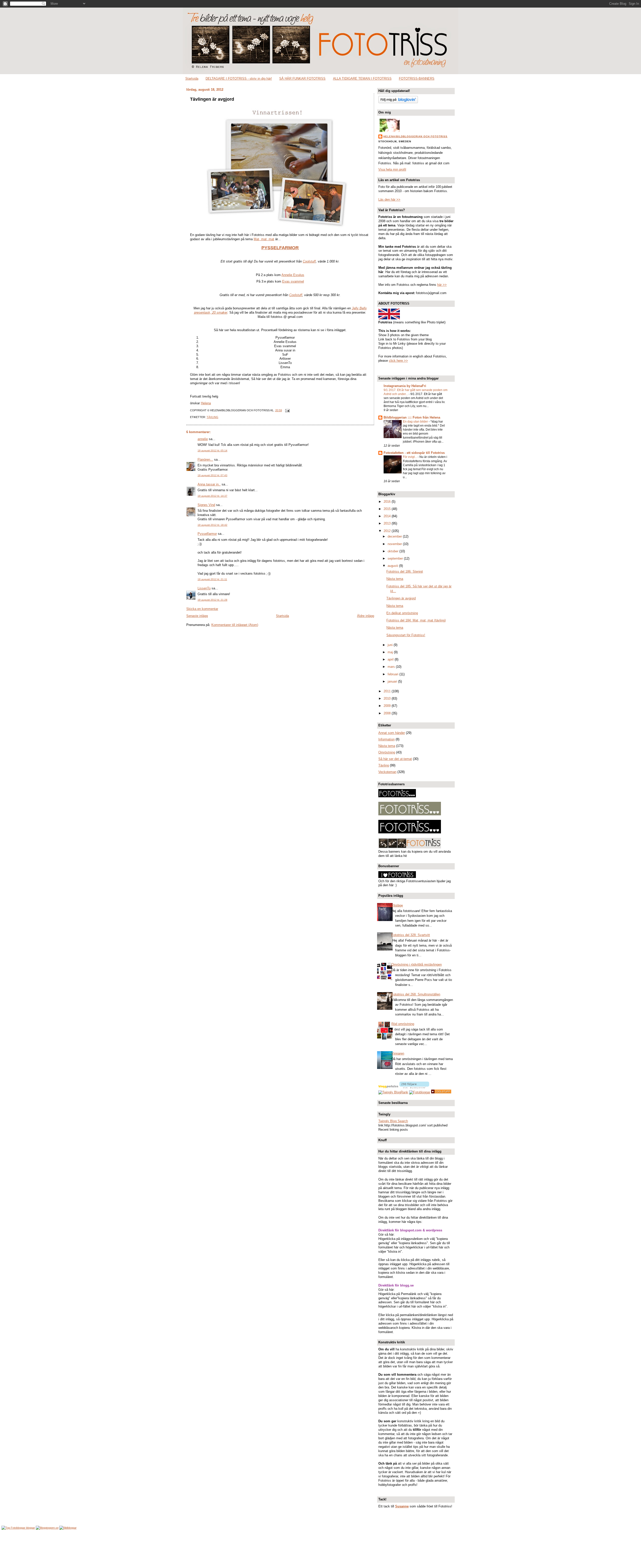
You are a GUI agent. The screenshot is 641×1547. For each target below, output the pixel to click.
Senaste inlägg (197, 616)
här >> (442, 285)
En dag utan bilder (416, 421)
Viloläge (397, 905)
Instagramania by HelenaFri (405, 386)
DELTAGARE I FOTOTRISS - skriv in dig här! (239, 78)
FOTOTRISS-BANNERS (416, 78)
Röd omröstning (402, 1024)
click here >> (398, 360)
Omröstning (386, 752)
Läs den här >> (389, 199)
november (395, 544)
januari (393, 681)
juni (391, 645)
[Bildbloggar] (68, 1527)
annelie (203, 439)
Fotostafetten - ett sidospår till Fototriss (414, 453)
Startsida (191, 78)
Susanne (402, 1506)
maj (391, 652)
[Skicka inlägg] (287, 410)
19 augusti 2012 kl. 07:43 (212, 475)
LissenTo (204, 588)
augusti (393, 566)
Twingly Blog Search (393, 1121)
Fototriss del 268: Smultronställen (415, 994)
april (391, 659)
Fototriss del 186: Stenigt (404, 571)
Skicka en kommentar (202, 609)
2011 (388, 691)
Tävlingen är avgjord (212, 99)
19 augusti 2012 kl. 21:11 (212, 579)
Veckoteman (387, 772)
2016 (388, 501)
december (395, 536)
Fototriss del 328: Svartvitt (410, 935)
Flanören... (205, 459)
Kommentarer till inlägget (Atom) (234, 625)
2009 (388, 706)
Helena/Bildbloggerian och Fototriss (415, 136)
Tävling (212, 417)
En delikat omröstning (402, 613)
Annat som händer (391, 733)
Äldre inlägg (365, 616)
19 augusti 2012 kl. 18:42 (212, 525)
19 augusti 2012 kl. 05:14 (212, 450)
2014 (388, 516)
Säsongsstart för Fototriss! (405, 635)
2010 (388, 698)
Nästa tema (394, 579)
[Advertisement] (320, 1538)
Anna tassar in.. (209, 484)
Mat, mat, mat (264, 239)
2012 (388, 531)
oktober (393, 551)
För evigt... (410, 457)
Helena (206, 403)
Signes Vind (206, 505)
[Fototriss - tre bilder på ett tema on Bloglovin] (398, 102)
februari (393, 674)
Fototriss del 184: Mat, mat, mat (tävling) (416, 620)
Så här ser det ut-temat (395, 759)
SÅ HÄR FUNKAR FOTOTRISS (302, 78)
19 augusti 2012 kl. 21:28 (212, 599)
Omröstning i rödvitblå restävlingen (416, 964)
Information (386, 739)
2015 (388, 509)
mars (392, 667)
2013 (388, 523)
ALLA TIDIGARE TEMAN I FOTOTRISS (362, 78)
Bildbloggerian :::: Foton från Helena (412, 417)
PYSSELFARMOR (280, 247)
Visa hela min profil (392, 169)
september (396, 558)
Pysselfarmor (207, 534)
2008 (388, 713)
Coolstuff (309, 261)
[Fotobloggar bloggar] (18, 1527)
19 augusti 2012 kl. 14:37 (212, 495)
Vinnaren (397, 1053)
